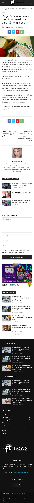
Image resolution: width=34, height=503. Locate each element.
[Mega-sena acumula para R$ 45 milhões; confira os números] (6, 203)
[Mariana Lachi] (3, 27)
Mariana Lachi (10, 27)
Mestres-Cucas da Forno (19, 493)
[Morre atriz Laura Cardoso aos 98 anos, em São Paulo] (6, 194)
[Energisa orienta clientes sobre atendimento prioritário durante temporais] (6, 309)
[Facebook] (9, 32)
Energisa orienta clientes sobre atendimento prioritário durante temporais (21, 308)
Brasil (7, 8)
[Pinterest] (17, 32)
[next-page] (6, 209)
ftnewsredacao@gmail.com (21, 472)
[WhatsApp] (22, 32)
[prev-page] (3, 209)
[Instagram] (19, 485)
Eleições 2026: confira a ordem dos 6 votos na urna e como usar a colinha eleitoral (22, 317)
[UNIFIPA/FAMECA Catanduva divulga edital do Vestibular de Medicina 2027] (6, 299)
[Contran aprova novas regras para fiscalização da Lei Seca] (6, 186)
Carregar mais (16, 334)
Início (3, 8)
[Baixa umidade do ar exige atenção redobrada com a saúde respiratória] (6, 328)
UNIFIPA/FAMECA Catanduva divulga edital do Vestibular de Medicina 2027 (20, 298)
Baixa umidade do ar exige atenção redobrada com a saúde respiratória (21, 327)
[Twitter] (13, 32)
